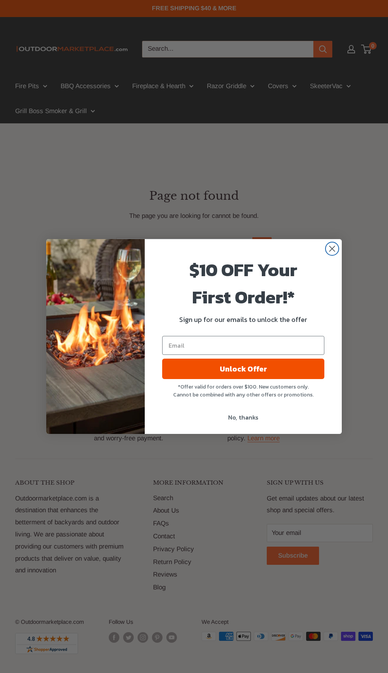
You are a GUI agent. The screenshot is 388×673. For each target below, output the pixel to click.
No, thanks (243, 417)
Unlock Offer (243, 369)
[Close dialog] (332, 248)
